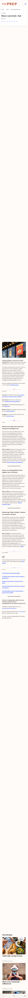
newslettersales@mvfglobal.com (9, 608)
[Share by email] (2, 21)
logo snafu (7, 406)
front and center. (10, 416)
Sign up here (21, 611)
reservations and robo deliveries (12, 401)
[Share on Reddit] (15, 21)
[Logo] (9, 4)
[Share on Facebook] (5, 21)
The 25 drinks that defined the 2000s (11, 573)
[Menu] (25, 4)
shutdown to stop (14, 385)
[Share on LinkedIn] (12, 21)
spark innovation (10, 411)
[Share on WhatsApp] (17, 21)
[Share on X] (7, 21)
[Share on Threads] (10, 21)
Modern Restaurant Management (15, 462)
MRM (22, 546)
